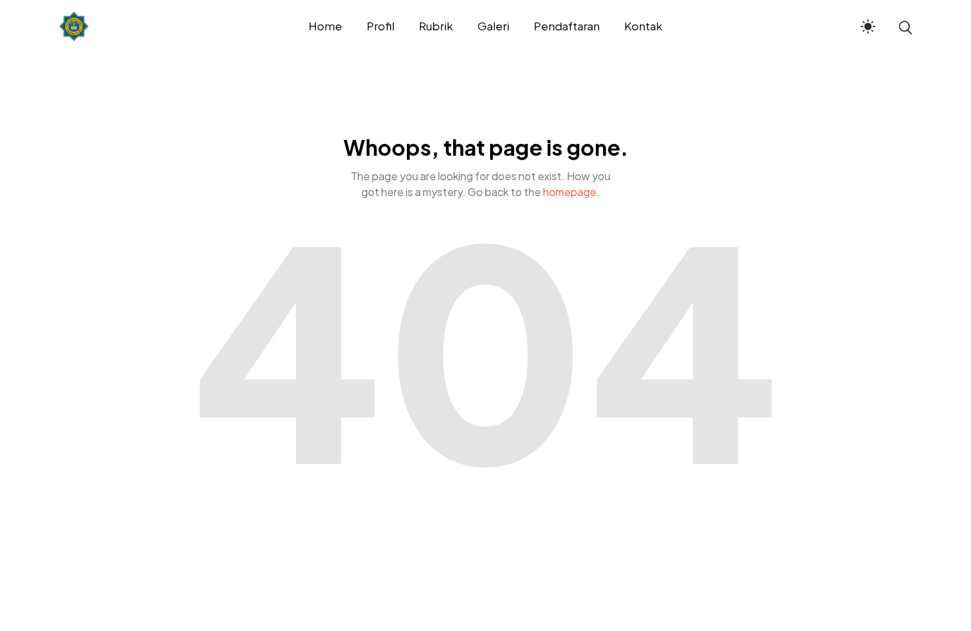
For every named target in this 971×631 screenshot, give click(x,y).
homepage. (571, 192)
